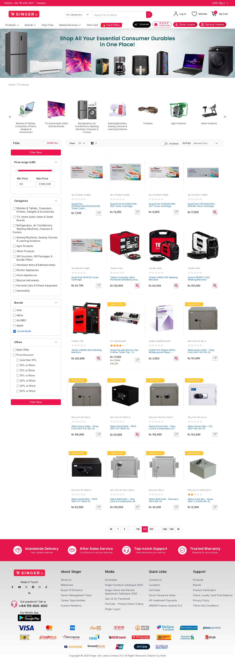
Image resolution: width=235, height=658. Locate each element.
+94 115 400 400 (23, 3)
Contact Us (155, 579)
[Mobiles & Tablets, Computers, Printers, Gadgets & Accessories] (25, 116)
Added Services (68, 25)
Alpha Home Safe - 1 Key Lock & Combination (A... (162, 427)
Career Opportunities (73, 600)
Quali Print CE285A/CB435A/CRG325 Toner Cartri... (85, 206)
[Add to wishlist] (101, 158)
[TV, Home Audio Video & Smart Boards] (56, 113)
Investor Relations (71, 605)
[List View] (96, 143)
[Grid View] (92, 143)
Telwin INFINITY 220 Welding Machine (199, 278)
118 (138, 529)
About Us (66, 579)
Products (10, 25)
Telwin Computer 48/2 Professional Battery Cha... (124, 278)
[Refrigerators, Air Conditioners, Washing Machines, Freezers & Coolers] (86, 116)
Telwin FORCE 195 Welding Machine (163, 278)
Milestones (67, 584)
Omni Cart (92, 25)
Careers (41, 3)
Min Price (22, 178)
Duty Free (47, 25)
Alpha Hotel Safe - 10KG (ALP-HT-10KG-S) (123, 427)
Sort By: (187, 143)
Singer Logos (112, 609)
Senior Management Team (76, 595)
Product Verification (204, 590)
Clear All (52, 143)
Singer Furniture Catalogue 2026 (124, 584)
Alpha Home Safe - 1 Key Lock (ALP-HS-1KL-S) (201, 351)
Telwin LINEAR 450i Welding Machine (86, 351)
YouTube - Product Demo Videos (124, 603)
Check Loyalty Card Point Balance (213, 595)
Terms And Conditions (206, 605)
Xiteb (163, 655)
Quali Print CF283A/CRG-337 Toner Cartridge (162, 204)
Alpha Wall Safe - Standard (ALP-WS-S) (163, 500)
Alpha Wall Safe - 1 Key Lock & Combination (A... (123, 500)
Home (12, 84)
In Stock (174, 143)
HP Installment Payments (163, 600)
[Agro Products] (178, 112)
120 (151, 529)
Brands (29, 25)
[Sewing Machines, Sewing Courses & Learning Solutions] (117, 115)
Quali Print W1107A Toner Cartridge (85, 278)
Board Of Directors (72, 590)
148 (165, 529)
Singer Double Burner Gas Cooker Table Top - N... (124, 351)
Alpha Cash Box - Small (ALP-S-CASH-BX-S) (200, 500)
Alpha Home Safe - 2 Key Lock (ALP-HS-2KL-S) (85, 427)
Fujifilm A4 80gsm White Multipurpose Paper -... (162, 351)
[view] (101, 168)
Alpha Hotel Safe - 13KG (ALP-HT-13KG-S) (84, 500)
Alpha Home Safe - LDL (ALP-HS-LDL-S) (200, 427)
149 (171, 529)
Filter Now (36, 152)
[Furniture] (148, 112)
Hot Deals (154, 590)
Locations (154, 584)
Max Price (42, 178)
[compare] (101, 163)
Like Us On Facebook (117, 598)
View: (73, 143)
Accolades (111, 579)
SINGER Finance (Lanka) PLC (165, 605)
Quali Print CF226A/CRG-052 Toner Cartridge (124, 204)
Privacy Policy (201, 600)
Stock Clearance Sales (162, 595)
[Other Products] (209, 112)
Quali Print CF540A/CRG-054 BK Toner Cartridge (202, 204)
